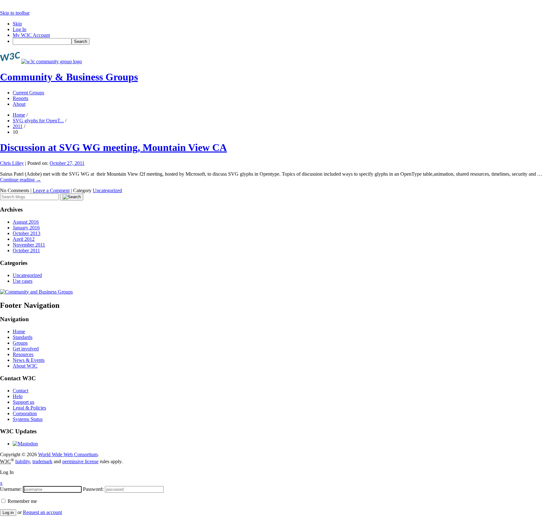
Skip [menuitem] (17, 23)
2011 (18, 126)
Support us (23, 402)
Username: (11, 489)
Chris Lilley (12, 163)
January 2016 (26, 227)
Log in (8, 512)
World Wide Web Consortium (68, 454)
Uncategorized (107, 190)
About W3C (25, 366)
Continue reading (20, 179)
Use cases (22, 281)
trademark (42, 461)
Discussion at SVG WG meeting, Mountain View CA (113, 147)
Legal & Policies (29, 407)
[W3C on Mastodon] (25, 443)
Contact (20, 390)
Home (19, 115)
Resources (23, 354)
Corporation (25, 413)
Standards (22, 337)
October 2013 (26, 233)
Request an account (42, 512)
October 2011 (26, 250)
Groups (20, 343)
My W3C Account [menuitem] (31, 35)
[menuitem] (281, 41)
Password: (93, 489)
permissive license (80, 461)
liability (22, 461)
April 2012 (24, 239)
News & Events (28, 360)
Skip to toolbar (15, 13)
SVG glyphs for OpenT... (38, 120)
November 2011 (29, 244)
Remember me (21, 501)
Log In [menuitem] (19, 29)
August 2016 (26, 222)
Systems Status (28, 419)
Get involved (26, 348)
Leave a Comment (51, 190)
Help (18, 396)
